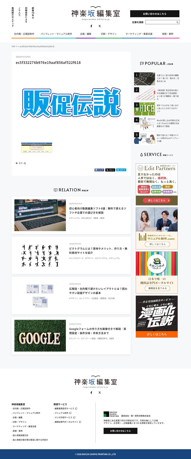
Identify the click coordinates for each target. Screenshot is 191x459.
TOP (14, 46)
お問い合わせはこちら (155, 13)
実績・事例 (167, 33)
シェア (100, 170)
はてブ (121, 169)
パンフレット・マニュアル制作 (56, 33)
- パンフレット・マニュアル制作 (26, 412)
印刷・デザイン (109, 33)
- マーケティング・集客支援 (24, 426)
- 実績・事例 (17, 430)
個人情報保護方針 (20, 435)
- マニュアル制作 (61, 412)
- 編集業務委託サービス (64, 408)
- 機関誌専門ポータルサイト (66, 421)
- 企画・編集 (17, 417)
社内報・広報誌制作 (24, 33)
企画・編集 (85, 33)
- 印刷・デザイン (19, 421)
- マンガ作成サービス (63, 417)
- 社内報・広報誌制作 (21, 408)
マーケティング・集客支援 (139, 33)
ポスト (111, 170)
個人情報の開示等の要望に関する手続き (30, 439)
